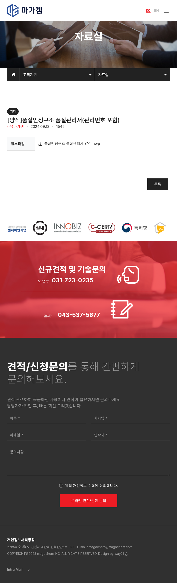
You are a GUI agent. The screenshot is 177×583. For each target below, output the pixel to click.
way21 (119, 554)
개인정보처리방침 (21, 540)
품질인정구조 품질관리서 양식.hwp (71, 143)
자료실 (103, 74)
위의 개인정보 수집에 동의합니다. (91, 485)
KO (148, 10)
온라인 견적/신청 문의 (88, 500)
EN (156, 10)
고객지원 (30, 74)
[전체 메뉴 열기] (165, 10)
